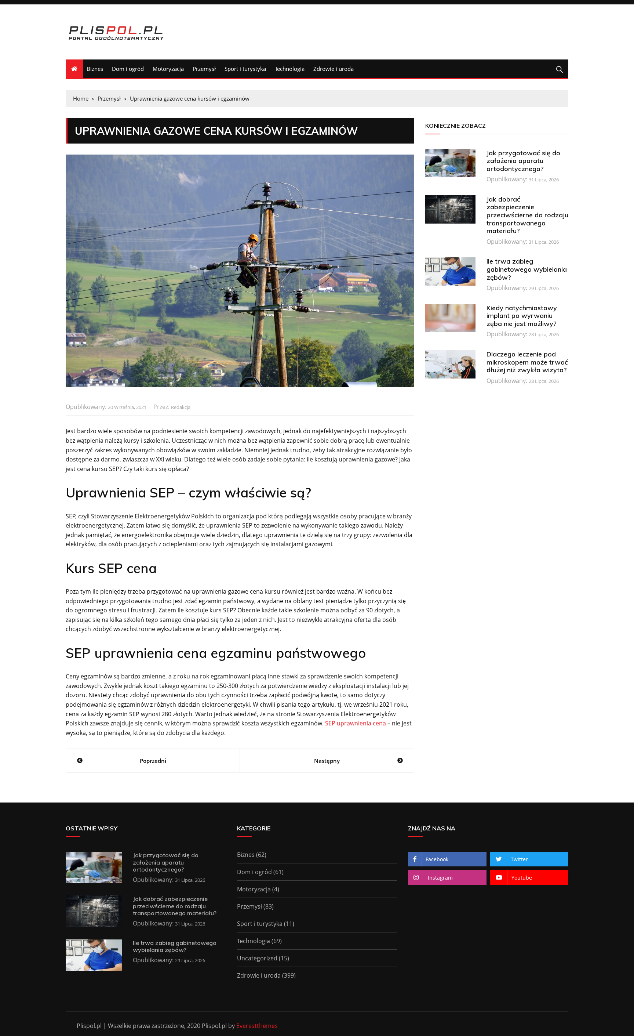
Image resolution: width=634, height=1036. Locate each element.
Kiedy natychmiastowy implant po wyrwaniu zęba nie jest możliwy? (522, 316)
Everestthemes (257, 1026)
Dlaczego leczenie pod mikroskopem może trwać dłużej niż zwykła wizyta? (527, 362)
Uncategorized (257, 958)
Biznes (95, 68)
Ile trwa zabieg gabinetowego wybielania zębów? (527, 269)
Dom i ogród (128, 68)
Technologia (290, 68)
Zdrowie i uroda (333, 68)
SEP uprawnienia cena (355, 723)
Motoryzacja (168, 68)
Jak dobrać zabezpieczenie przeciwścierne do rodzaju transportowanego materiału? (527, 215)
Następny (327, 760)
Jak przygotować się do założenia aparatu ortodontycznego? (523, 161)
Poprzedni (153, 760)
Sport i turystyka (245, 68)
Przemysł (204, 68)
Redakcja (180, 407)
